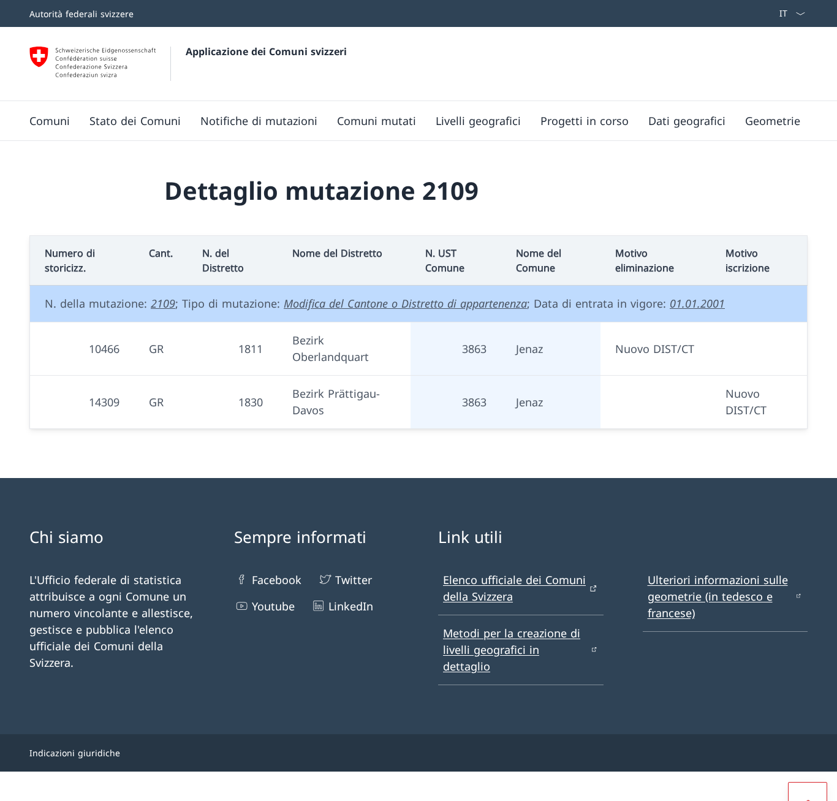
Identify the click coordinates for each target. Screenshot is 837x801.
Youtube (273, 606)
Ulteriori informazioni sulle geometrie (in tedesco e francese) (718, 596)
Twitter (353, 579)
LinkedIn (350, 606)
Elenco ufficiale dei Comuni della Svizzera (514, 588)
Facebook (276, 579)
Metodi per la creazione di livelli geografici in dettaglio (511, 650)
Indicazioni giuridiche (74, 753)
